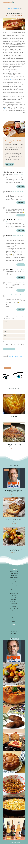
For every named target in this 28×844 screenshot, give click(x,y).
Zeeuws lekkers (8, 528)
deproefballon (9, 174)
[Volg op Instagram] (14, 639)
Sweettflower (9, 269)
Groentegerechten (14, 593)
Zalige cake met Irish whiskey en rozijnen (14, 520)
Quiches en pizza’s (14, 601)
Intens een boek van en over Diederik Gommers (14, 491)
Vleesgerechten (14, 619)
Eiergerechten (14, 591)
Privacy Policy (14, 631)
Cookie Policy (14, 633)
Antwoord (21, 186)
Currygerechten (14, 581)
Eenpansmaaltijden (14, 589)
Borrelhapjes (14, 575)
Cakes (6, 499)
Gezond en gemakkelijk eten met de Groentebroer (14, 549)
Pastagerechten (14, 599)
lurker (4, 108)
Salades (14, 606)
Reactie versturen (9, 348)
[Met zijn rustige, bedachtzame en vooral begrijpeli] (14, 651)
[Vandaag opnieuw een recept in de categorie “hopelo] (14, 784)
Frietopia (14, 416)
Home (6, 8)
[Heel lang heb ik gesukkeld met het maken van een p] (14, 806)
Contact (14, 628)
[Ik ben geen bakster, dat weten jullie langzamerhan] (14, 718)
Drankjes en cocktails (14, 585)
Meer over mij (9, 164)
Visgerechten (14, 617)
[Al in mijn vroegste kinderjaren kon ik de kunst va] (14, 762)
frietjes (10, 79)
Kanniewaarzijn (14, 388)
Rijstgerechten (14, 603)
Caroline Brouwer (10, 219)
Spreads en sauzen (14, 613)
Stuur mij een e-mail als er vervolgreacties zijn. (14, 342)
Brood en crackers (14, 577)
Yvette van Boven (11, 499)
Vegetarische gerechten (14, 615)
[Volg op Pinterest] (17, 639)
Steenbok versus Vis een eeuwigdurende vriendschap (14, 445)
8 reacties (20, 15)
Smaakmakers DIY (14, 608)
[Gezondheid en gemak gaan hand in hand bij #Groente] (14, 673)
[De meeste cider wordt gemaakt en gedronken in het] (14, 829)
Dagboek (10, 8)
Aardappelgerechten (14, 571)
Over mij (14, 626)
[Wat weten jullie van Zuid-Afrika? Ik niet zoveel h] (14, 740)
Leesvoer (6, 470)
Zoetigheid (14, 621)
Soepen (14, 610)
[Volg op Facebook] (11, 639)
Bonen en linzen (14, 573)
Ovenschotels (14, 597)
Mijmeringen (16, 8)
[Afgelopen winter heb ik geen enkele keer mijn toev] (14, 696)
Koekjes (14, 595)
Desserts (14, 583)
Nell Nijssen (9, 191)
